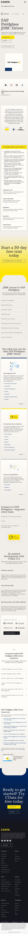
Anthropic (17, 903)
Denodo (6, 436)
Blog (2, 907)
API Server (3, 863)
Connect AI (17, 856)
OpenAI (16, 914)
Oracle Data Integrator (10, 388)
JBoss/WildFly (8, 490)
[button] (14, 299)
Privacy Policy (14, 921)
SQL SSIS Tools (18, 858)
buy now (5, 40)
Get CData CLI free (5, 95)
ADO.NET (3, 858)
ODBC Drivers (4, 854)
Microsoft (17, 910)
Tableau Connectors (5, 871)
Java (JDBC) (3, 856)
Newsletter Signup (5, 912)
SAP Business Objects (10, 450)
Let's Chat (5, 845)
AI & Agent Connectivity (6, 884)
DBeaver (7, 442)
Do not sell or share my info (14, 932)
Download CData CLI (10, 633)
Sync (16, 854)
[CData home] (6, 2)
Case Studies (4, 905)
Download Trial (6, 37)
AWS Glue (7, 394)
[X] (5, 841)
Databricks (17, 905)
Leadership (17, 888)
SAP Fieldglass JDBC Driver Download (12, 261)
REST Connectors (4, 865)
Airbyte (6, 391)
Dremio (6, 439)
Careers (16, 893)
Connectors (3, 879)
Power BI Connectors (5, 869)
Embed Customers (5, 886)
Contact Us (17, 895)
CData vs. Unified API (5, 891)
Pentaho (7, 399)
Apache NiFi (7, 386)
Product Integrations (5, 882)
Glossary (3, 914)
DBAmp (16, 860)
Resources (3, 910)
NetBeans (7, 487)
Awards (16, 886)
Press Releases (18, 882)
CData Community (5, 903)
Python (2, 860)
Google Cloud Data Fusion (11, 396)
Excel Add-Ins (4, 867)
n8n (15, 912)
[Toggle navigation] (25, 2)
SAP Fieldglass (15, 13)
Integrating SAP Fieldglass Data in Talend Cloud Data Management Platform (15, 727)
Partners (16, 891)
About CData (17, 879)
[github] (7, 841)
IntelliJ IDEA (7, 484)
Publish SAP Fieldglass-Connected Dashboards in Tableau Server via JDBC (15, 743)
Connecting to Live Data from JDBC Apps (18, 758)
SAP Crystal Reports (9, 447)
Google (16, 907)
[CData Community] (10, 841)
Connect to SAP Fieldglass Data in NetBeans (14, 734)
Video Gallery (4, 916)
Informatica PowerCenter (11, 383)
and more (21, 403)
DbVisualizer (8, 444)
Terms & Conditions (4, 921)
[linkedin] (2, 841)
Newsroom (17, 884)
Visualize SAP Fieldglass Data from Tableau (14, 740)
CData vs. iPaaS (4, 888)
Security (22, 921)
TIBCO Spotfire (8, 434)
